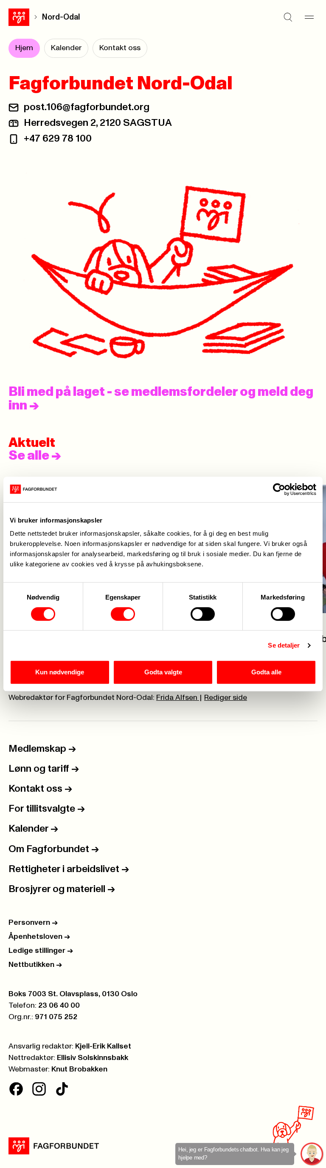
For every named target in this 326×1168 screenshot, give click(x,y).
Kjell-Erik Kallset (103, 1046)
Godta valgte (163, 672)
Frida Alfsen (177, 698)
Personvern (33, 922)
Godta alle (266, 672)
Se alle (34, 455)
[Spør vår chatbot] (312, 1154)
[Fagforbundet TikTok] (62, 1089)
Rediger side (225, 698)
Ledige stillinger (40, 951)
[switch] (123, 614)
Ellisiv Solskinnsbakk (92, 1058)
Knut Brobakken (79, 1069)
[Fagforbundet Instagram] (39, 1089)
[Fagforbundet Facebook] (16, 1089)
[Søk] (287, 17)
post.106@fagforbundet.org (86, 107)
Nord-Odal (61, 17)
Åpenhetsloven (39, 937)
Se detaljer (284, 645)
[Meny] (309, 17)
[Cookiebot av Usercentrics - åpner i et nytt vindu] (279, 489)
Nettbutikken (35, 965)
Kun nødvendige (59, 672)
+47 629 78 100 (58, 139)
